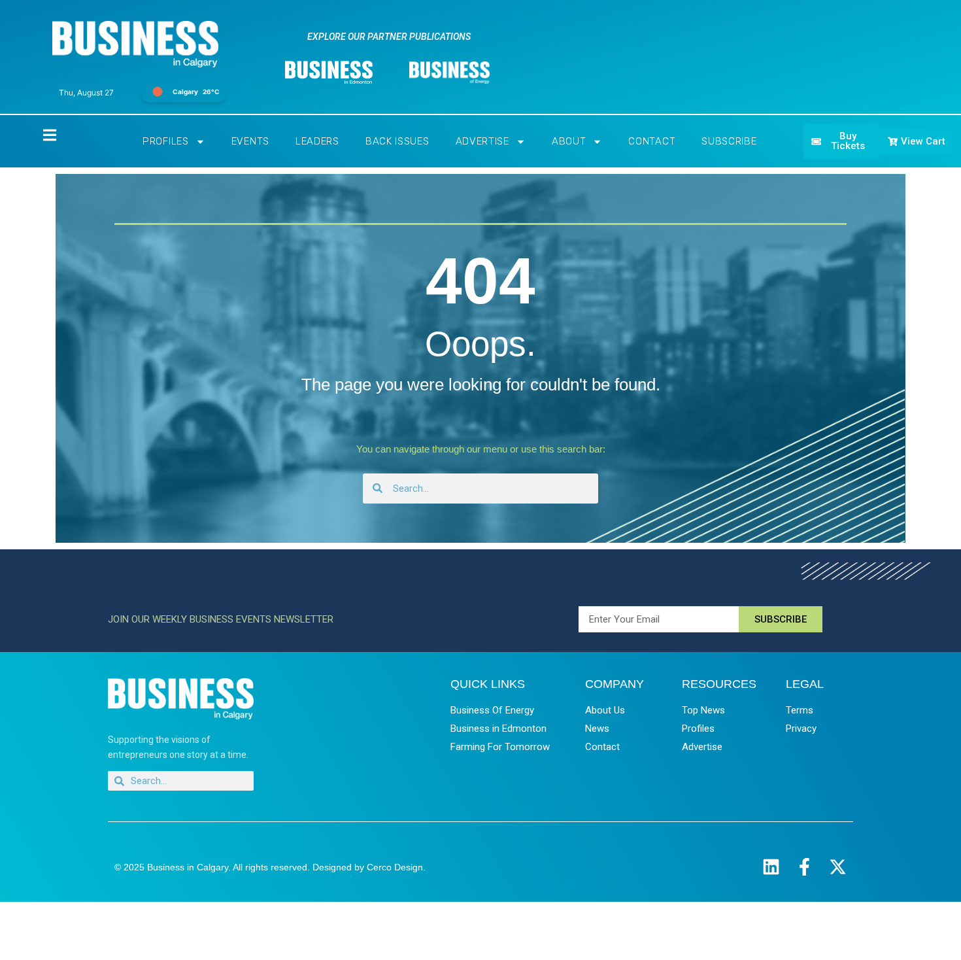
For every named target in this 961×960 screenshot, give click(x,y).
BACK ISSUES (397, 141)
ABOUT (569, 141)
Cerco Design (395, 867)
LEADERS (317, 141)
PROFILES (166, 141)
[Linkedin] (771, 867)
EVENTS (250, 141)
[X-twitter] (838, 867)
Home (38, 134)
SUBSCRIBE (728, 141)
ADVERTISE (482, 141)
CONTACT (651, 141)
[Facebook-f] (804, 867)
